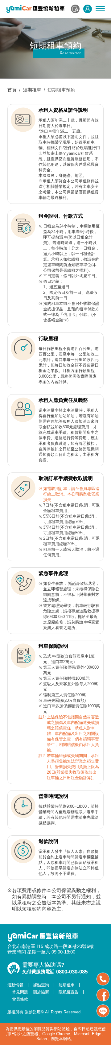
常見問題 (20, 992)
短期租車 (32, 89)
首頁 (12, 89)
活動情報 (15, 985)
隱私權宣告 (69, 992)
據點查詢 (41, 985)
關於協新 (41, 992)
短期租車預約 (61, 89)
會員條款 (20, 999)
